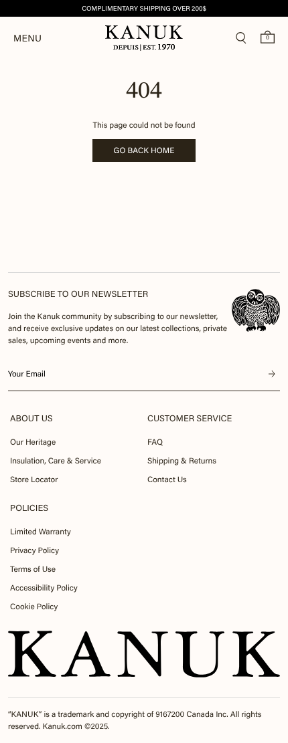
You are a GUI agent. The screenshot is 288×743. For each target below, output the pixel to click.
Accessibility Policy (44, 587)
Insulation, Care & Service (55, 460)
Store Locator (34, 479)
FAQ (155, 442)
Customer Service (189, 418)
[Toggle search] (241, 38)
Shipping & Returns (181, 460)
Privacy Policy (34, 550)
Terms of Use (33, 569)
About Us (31, 418)
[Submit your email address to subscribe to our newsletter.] (272, 373)
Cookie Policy (34, 606)
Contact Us (167, 479)
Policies (29, 508)
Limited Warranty (40, 531)
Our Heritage (33, 442)
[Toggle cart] (268, 36)
